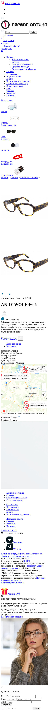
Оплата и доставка (14, 86)
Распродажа (11, 74)
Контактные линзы (20, 59)
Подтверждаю (7, 583)
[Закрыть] (2, 596)
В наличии (11, 346)
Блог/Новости (12, 509)
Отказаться (19, 583)
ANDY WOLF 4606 (29, 177)
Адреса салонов (13, 76)
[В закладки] (20, 338)
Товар (3, 702)
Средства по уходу (20, 67)
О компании (12, 505)
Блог (8, 88)
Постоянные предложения (18, 81)
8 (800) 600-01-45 (12, 3)
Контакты (10, 96)
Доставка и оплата (14, 519)
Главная (4, 177)
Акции (9, 79)
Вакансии (10, 93)
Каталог (10, 57)
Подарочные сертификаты (24, 69)
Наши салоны (12, 507)
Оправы (15, 62)
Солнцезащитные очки (22, 64)
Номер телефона (8, 699)
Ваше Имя (5, 696)
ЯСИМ (26, 561)
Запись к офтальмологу (17, 83)
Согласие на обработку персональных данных (21, 555)
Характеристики (13, 344)
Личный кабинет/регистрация (10, 47)
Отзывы (10, 91)
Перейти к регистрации (12, 617)
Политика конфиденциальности (15, 554)
